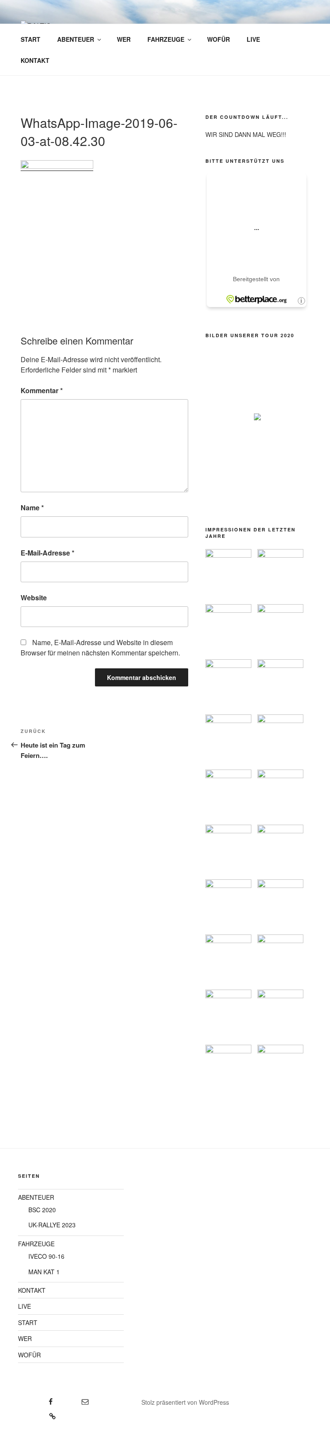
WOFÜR (218, 39)
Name (32, 507)
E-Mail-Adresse (47, 553)
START (30, 39)
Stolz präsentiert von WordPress (185, 1402)
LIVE (253, 39)
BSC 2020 (42, 1209)
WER (124, 39)
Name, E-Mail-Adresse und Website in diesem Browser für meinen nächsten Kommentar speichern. (100, 647)
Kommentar (42, 390)
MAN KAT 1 (44, 1271)
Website (34, 597)
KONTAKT (35, 60)
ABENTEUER (75, 39)
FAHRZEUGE (165, 39)
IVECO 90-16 (46, 1256)
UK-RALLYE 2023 (52, 1224)
